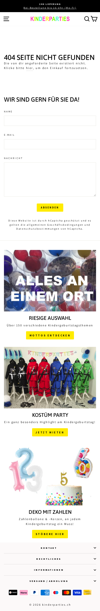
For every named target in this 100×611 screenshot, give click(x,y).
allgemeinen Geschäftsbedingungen (55, 224)
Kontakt (49, 547)
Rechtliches (48, 558)
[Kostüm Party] (50, 377)
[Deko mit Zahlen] (50, 474)
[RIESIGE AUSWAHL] (50, 281)
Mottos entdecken (50, 335)
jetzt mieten (50, 432)
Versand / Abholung (49, 581)
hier (29, 68)
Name (8, 111)
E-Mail (9, 134)
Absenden (50, 207)
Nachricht (13, 158)
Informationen (48, 569)
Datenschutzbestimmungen (38, 228)
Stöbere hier (50, 534)
